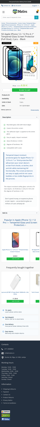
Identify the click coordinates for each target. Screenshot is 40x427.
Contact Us (6, 5)
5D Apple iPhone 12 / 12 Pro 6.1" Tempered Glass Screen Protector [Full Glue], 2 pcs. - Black (17, 29)
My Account (17, 5)
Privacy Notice (7, 400)
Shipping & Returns (9, 389)
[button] (35, 6)
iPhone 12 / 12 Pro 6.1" (23, 25)
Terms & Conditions (9, 403)
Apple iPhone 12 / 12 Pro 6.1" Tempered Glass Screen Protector (15, 250)
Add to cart (25, 90)
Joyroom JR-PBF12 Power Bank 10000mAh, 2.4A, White (15, 293)
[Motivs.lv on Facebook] (5, 419)
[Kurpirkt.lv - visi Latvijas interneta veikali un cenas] (5, 416)
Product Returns (8, 397)
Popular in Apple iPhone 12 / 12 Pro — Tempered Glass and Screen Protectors (20, 222)
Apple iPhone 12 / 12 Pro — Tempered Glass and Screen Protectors (18, 25)
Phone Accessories (11, 23)
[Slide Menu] (3, 12)
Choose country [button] (35, 110)
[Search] (36, 17)
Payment (6, 392)
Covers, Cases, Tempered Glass (27, 23)
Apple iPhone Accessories (8, 25)
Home (3, 23)
